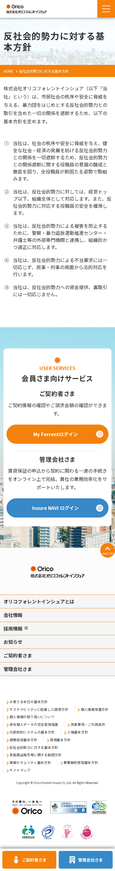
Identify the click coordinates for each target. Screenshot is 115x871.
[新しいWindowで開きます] (27, 815)
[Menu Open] (106, 9)
